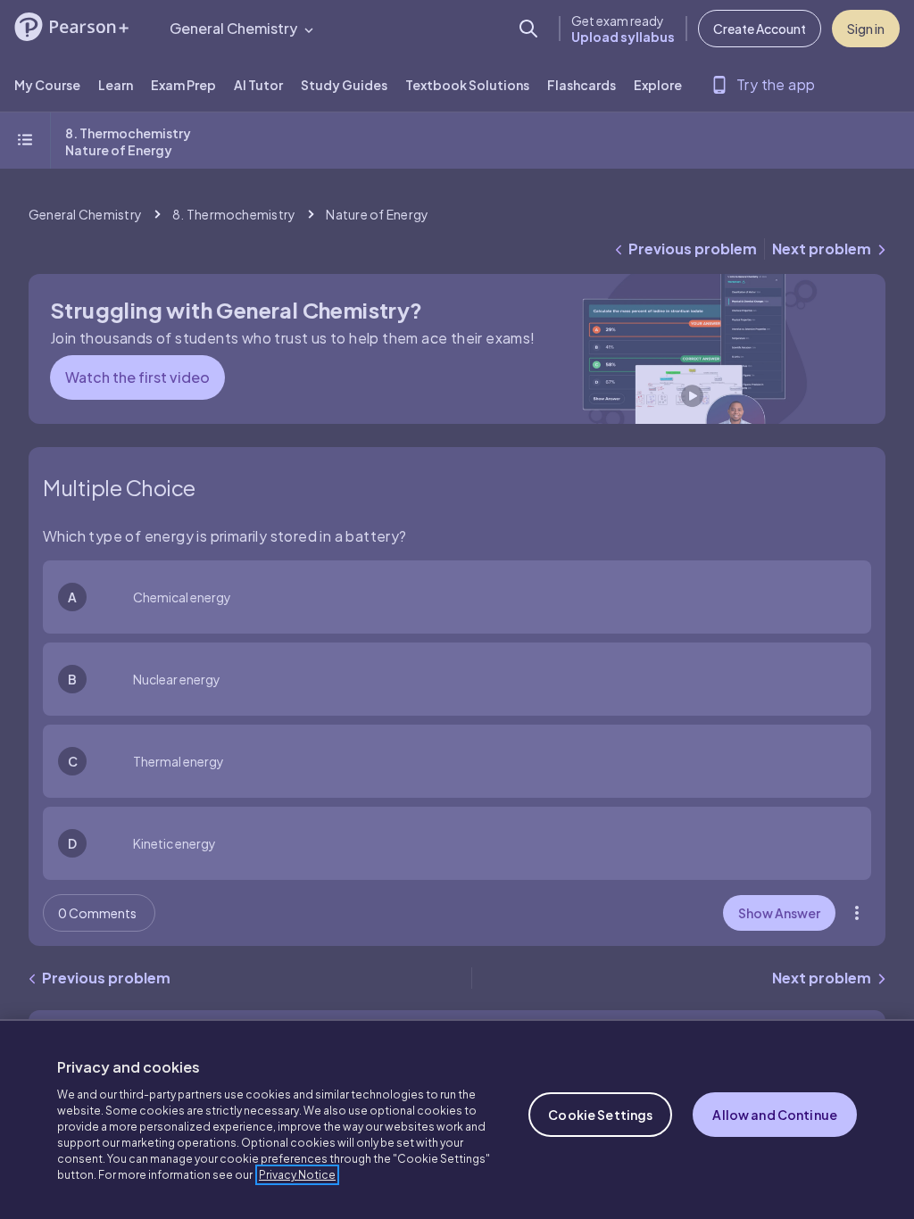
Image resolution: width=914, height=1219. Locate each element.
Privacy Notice (297, 1175)
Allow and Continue (774, 1115)
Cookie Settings (600, 1115)
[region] (457, 1119)
